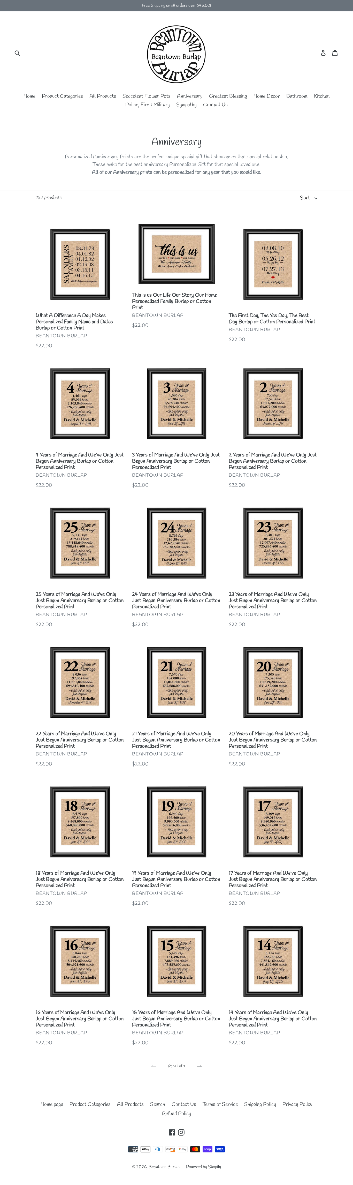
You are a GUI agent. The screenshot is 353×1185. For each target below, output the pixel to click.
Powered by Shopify (203, 1167)
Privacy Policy (297, 1104)
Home (29, 96)
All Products (102, 96)
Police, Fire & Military (147, 104)
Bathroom (296, 96)
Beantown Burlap (164, 1167)
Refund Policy (176, 1113)
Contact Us (215, 104)
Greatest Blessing (228, 96)
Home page (52, 1104)
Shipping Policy (260, 1104)
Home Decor (267, 96)
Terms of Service (220, 1104)
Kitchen (322, 96)
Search (157, 1104)
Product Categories (62, 96)
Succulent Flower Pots (146, 96)
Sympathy (186, 104)
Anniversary (190, 96)
